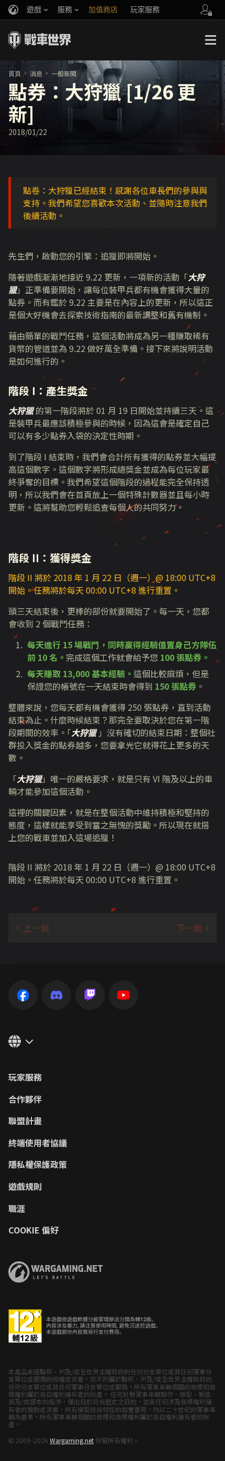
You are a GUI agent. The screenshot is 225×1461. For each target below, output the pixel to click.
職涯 (16, 1209)
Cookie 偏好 (33, 1230)
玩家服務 (25, 1077)
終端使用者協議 (37, 1143)
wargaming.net (55, 1272)
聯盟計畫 (25, 1121)
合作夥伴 (25, 1099)
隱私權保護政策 (37, 1164)
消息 (36, 73)
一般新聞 (63, 73)
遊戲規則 (25, 1186)
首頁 (14, 73)
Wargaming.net (72, 1440)
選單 (210, 39)
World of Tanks (39, 39)
